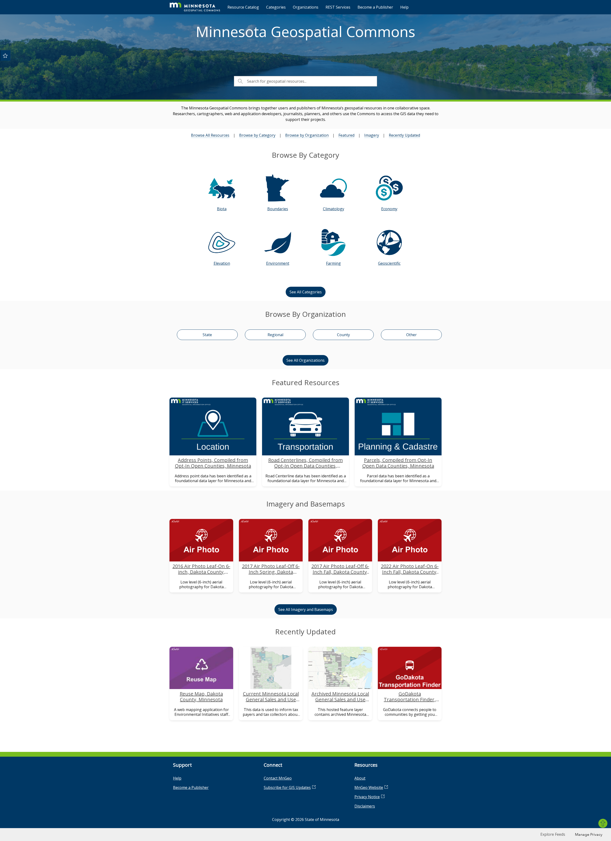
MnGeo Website (368, 787)
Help (404, 7)
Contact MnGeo (278, 778)
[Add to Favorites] (5, 55)
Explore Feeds (552, 834)
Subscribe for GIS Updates (287, 787)
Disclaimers (364, 806)
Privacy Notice (367, 796)
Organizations (305, 7)
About (359, 778)
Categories (276, 7)
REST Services (338, 7)
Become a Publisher (375, 7)
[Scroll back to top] (602, 823)
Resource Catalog (243, 7)
